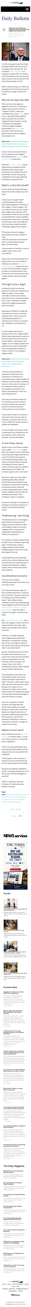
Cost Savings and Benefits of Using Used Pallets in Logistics (14, 1126)
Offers (18, 1286)
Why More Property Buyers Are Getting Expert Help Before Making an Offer (15, 909)
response (18, 128)
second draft (6, 159)
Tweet (13, 816)
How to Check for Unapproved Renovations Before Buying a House (15, 974)
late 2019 (19, 157)
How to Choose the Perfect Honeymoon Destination (14, 1230)
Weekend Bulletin (13, 1291)
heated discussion (15, 71)
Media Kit (20, 1291)
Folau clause (16, 450)
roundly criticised (15, 165)
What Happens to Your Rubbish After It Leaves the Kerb (13, 1254)
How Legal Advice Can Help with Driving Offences (14, 1195)
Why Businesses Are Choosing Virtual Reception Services (13, 1171)
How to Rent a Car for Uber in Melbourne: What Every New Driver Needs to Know (14, 1070)
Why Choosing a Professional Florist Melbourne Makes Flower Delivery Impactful (13, 1012)
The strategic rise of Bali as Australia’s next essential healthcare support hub (13, 1107)
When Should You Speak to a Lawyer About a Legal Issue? (13, 1089)
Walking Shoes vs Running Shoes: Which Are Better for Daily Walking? (13, 1242)
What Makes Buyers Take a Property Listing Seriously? (14, 931)
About (13, 1286)
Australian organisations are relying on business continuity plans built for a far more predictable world (13, 1052)
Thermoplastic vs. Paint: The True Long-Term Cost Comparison (14, 1265)
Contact (4, 1284)
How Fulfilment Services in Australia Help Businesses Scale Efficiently (14, 1145)
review (21, 114)
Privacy (9, 1284)
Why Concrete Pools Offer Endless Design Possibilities (12, 1183)
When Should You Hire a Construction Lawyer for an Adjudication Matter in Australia (15, 952)
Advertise (27, 1284)
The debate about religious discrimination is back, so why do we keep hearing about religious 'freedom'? (15, 143)
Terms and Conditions (17, 1284)
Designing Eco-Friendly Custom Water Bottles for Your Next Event (13, 992)
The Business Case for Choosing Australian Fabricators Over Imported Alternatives (13, 1032)
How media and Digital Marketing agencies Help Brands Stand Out (12, 1218)
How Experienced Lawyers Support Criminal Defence (12, 1207)
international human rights (14, 620)
